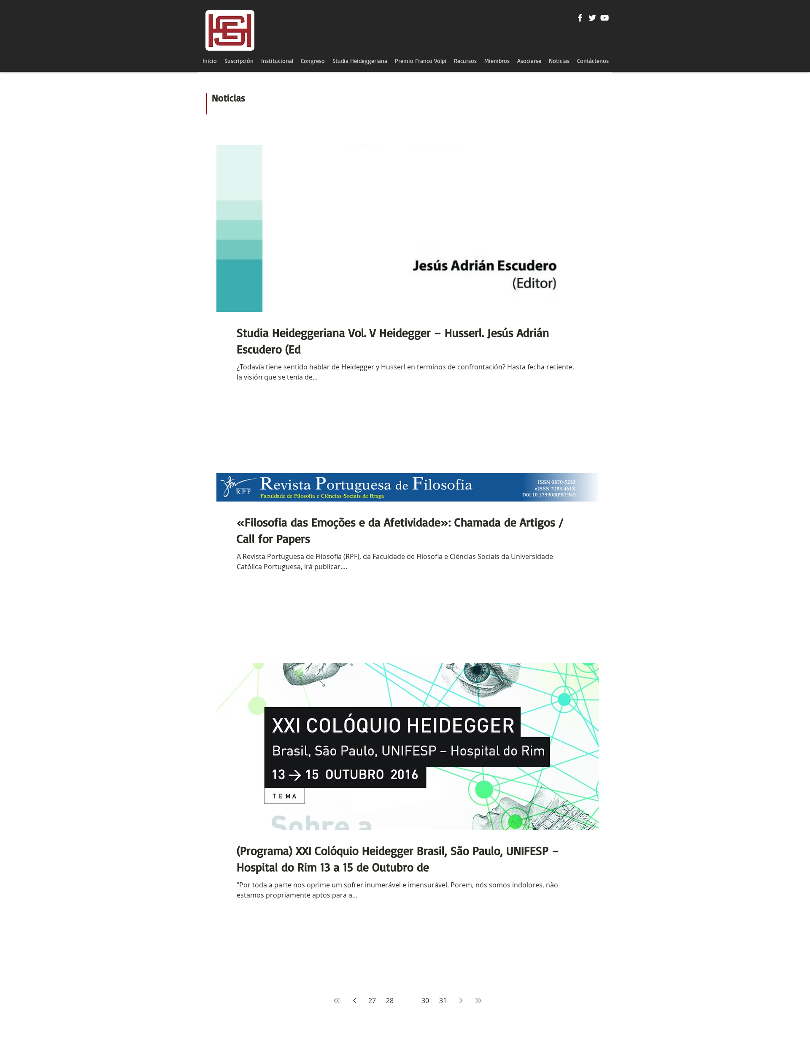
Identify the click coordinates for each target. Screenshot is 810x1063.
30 (425, 1000)
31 (443, 1000)
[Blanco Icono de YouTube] (604, 18)
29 (407, 1000)
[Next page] (460, 1000)
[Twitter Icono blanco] (592, 18)
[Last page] (478, 1000)
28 (390, 1000)
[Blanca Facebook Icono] (580, 18)
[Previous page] (354, 1000)
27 (372, 1000)
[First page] (336, 1000)
